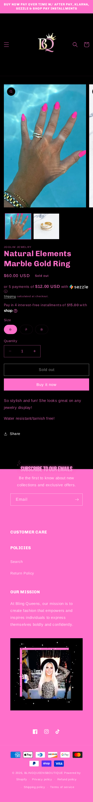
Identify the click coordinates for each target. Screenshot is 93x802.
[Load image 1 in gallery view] (18, 226)
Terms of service (62, 787)
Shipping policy (34, 787)
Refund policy (67, 779)
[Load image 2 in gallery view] (46, 226)
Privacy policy (42, 779)
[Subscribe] (76, 499)
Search (16, 562)
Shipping (10, 296)
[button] (6, 44)
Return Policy (22, 573)
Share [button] (15, 434)
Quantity (10, 341)
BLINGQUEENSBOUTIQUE (43, 772)
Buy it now (46, 384)
